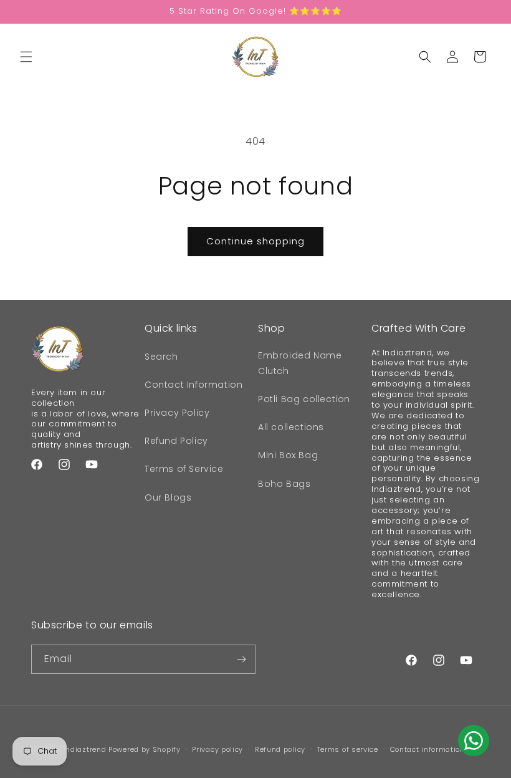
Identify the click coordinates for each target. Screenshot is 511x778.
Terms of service (347, 749)
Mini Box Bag (288, 455)
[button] (26, 56)
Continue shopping (255, 240)
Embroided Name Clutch (299, 363)
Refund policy (280, 749)
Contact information (427, 749)
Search (161, 356)
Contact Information (193, 384)
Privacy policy (217, 749)
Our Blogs (168, 497)
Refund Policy (176, 441)
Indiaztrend (85, 749)
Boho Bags (284, 484)
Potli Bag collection (304, 399)
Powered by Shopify (144, 749)
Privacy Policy (177, 412)
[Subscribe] (241, 659)
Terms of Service (184, 469)
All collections (291, 427)
